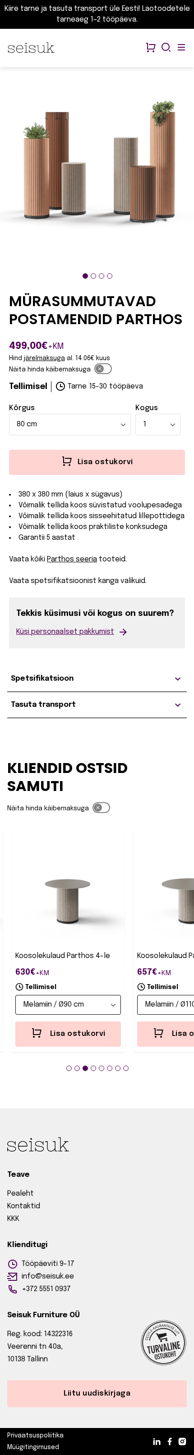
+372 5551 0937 (46, 1289)
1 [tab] (85, 276)
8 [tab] (126, 1068)
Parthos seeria (72, 559)
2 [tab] (93, 276)
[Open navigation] (181, 48)
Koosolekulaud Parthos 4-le (62, 956)
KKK (13, 1219)
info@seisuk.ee (48, 1276)
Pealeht (20, 1193)
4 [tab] (109, 276)
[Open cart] (150, 48)
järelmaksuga (44, 358)
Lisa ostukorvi (78, 1034)
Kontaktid (23, 1206)
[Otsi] (166, 48)
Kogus (146, 408)
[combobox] (70, 424)
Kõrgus (22, 408)
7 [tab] (117, 1068)
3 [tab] (101, 276)
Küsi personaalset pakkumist (65, 632)
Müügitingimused (33, 1447)
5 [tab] (101, 1068)
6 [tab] (109, 1068)
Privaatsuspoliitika (35, 1435)
